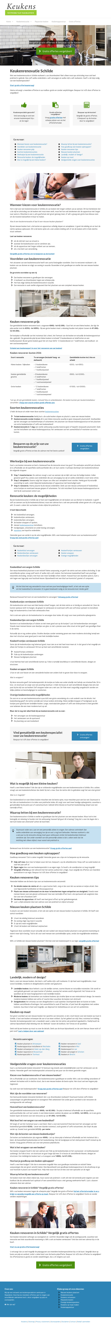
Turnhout (36, 1054)
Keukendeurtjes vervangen (27, 555)
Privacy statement (42, 1321)
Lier (75, 1049)
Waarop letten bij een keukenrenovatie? (76, 144)
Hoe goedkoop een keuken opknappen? (76, 146)
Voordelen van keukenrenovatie (29, 146)
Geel (79, 1043)
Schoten (81, 1051)
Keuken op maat (67, 157)
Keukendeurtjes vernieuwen (27, 553)
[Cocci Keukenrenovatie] (21, 8)
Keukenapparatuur (59, 21)
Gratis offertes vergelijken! (57, 51)
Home (8, 21)
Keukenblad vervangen (26, 550)
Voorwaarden (55, 1321)
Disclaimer (65, 1321)
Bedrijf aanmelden (83, 1321)
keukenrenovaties (52, 411)
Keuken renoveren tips (69, 149)
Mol (77, 1046)
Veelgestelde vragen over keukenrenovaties (78, 159)
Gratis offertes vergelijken (86, 447)
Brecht (72, 1054)
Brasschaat (37, 1051)
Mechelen (46, 1046)
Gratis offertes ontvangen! (86, 736)
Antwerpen (37, 1043)
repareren (18, 530)
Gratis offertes (75, 21)
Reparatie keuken (41, 21)
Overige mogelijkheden (69, 555)
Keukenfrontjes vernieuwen (71, 550)
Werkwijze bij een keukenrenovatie (30, 154)
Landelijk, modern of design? (72, 154)
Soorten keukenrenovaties (27, 152)
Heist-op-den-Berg (41, 1049)
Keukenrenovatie (22, 21)
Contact (73, 1321)
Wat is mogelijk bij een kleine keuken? (31, 159)
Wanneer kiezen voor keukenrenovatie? (32, 144)
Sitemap (31, 1321)
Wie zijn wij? (11, 1304)
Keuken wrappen (67, 553)
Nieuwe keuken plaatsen (70, 152)
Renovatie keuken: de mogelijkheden (31, 157)
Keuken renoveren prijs (25, 149)
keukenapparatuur (27, 525)
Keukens (24, 1321)
